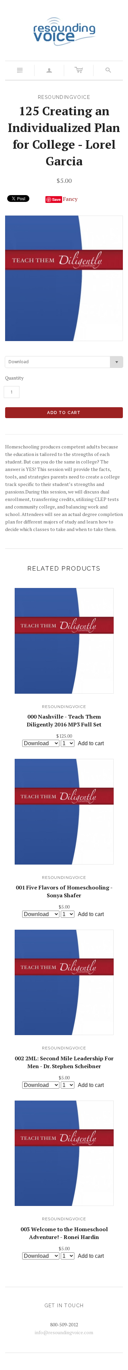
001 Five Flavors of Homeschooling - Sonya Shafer (64, 891)
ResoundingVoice (64, 706)
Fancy (70, 199)
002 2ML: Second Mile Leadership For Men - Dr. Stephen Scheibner (64, 1062)
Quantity (14, 377)
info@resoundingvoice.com (64, 1332)
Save (56, 199)
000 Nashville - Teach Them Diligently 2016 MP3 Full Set (64, 720)
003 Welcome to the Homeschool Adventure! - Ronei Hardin (64, 1232)
